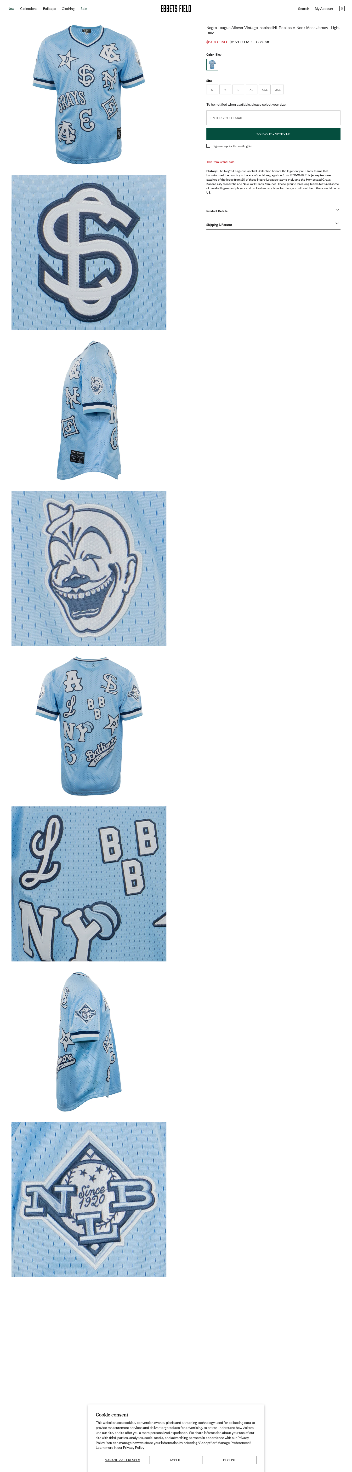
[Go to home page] (176, 8)
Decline (229, 1460)
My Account (324, 8)
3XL (279, 90)
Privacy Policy (133, 1447)
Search (303, 8)
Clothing (68, 8)
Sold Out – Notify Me (273, 134)
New (11, 8)
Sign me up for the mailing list (232, 146)
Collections (28, 8)
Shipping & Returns (219, 224)
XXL (266, 90)
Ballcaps (49, 8)
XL (253, 90)
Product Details (216, 210)
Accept (176, 1460)
